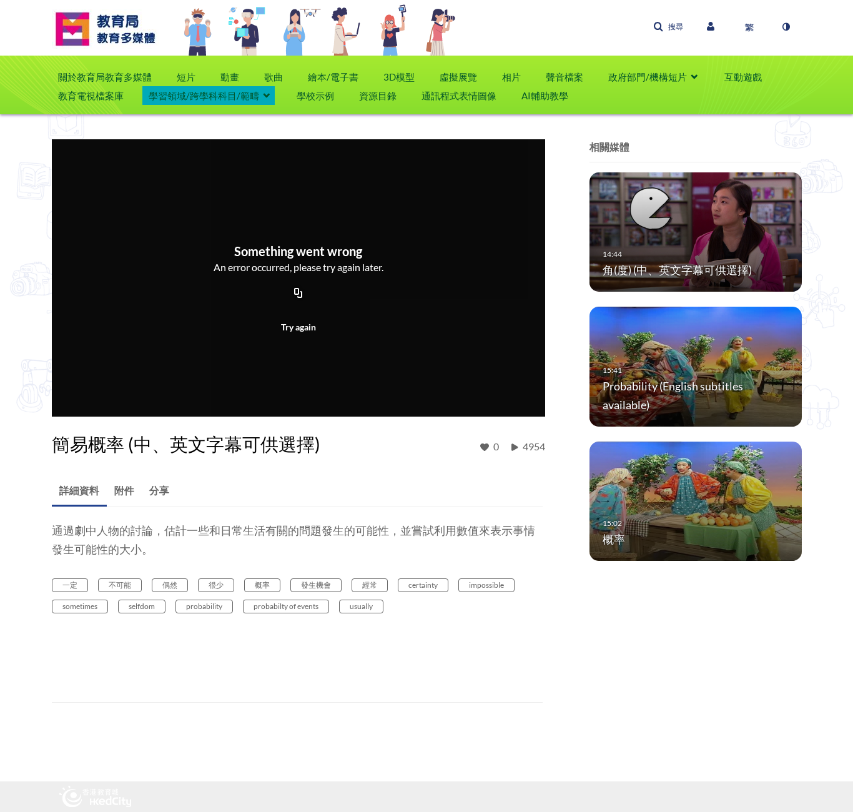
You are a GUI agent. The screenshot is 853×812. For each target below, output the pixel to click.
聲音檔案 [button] (564, 76)
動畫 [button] (229, 76)
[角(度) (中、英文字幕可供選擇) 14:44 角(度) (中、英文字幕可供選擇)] (695, 231)
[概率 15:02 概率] (695, 500)
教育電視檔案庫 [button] (91, 95)
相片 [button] (511, 76)
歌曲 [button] (273, 76)
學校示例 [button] (315, 95)
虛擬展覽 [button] (458, 76)
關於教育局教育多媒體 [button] (105, 76)
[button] (668, 27)
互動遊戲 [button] (743, 76)
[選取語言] (749, 27)
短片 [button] (186, 76)
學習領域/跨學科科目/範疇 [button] (204, 95)
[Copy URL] (298, 294)
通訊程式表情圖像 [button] (459, 95)
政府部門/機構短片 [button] (647, 76)
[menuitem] (111, 76)
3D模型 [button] (399, 76)
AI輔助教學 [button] (544, 95)
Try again (298, 327)
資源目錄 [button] (378, 95)
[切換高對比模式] (785, 27)
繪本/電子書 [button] (333, 76)
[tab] (79, 491)
